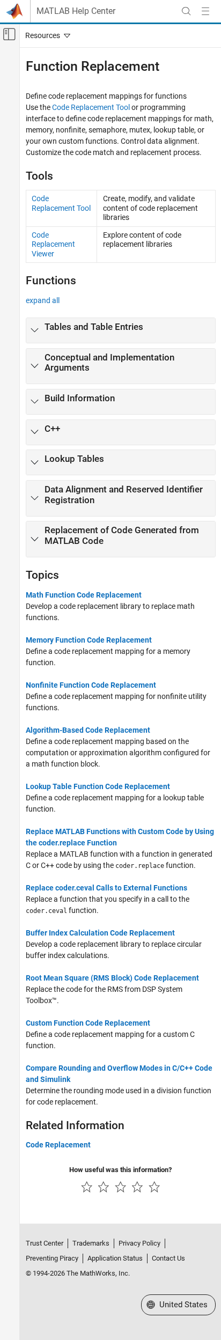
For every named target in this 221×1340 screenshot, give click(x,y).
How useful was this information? (120, 1170)
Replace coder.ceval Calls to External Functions (106, 887)
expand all (43, 300)
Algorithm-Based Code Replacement (88, 730)
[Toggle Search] (186, 11)
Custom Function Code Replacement (88, 1023)
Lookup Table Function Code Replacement (98, 786)
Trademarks (90, 1243)
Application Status (115, 1258)
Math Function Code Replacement (84, 595)
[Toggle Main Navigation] (205, 11)
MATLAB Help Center (75, 11)
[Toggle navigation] (45, 35)
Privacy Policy (139, 1243)
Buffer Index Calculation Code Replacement (100, 933)
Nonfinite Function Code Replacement (91, 685)
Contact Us (168, 1258)
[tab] (120, 330)
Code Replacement (58, 1144)
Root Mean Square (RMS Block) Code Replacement (112, 978)
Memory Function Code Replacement (89, 640)
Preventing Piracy (52, 1258)
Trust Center (44, 1243)
